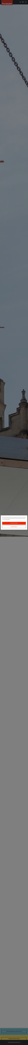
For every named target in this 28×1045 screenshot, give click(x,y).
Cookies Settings (14, 526)
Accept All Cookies (14, 523)
